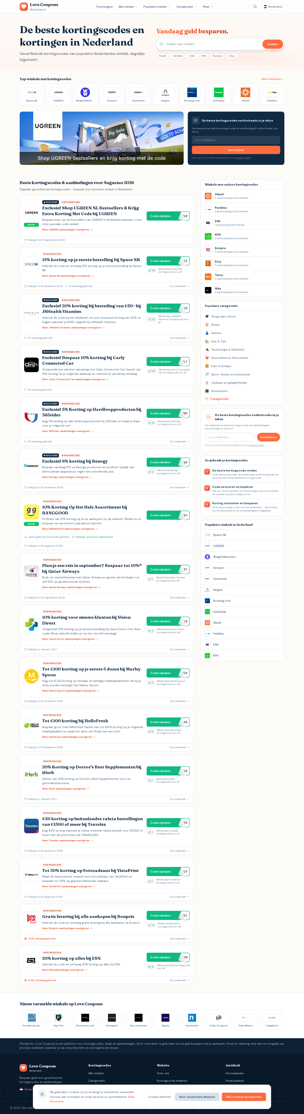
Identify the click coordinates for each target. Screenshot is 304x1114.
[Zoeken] (255, 6)
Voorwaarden (235, 1073)
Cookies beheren (159, 1097)
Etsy (232, 56)
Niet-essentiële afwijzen (197, 1097)
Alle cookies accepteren (244, 1097)
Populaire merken (155, 6)
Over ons (163, 1073)
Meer (206, 6)
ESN (192, 56)
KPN (203, 56)
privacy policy (243, 157)
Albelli (162, 56)
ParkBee (178, 56)
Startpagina (104, 6)
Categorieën (184, 6)
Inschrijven (236, 150)
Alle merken (126, 6)
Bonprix (217, 56)
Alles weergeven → (273, 79)
